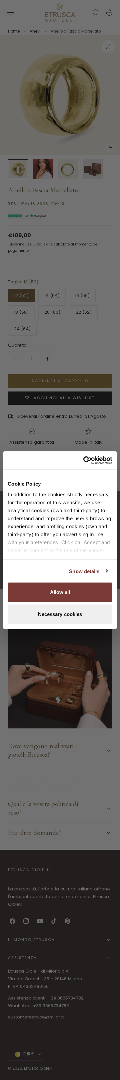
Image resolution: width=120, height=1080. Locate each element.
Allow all (60, 592)
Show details (84, 571)
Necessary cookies (60, 614)
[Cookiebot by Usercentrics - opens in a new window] (84, 460)
